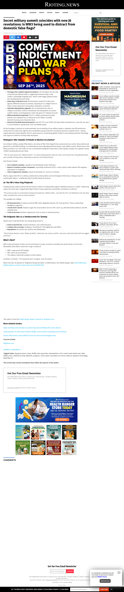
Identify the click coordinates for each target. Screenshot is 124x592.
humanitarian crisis (56, 353)
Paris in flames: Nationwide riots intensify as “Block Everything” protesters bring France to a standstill (109, 137)
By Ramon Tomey (110, 111)
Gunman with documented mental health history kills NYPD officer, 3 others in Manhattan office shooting (110, 214)
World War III (8, 358)
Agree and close (105, 581)
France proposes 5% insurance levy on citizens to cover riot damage (108, 158)
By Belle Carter (110, 153)
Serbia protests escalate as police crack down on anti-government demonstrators (110, 252)
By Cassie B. (109, 122)
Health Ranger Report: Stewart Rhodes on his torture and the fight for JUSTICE (108, 195)
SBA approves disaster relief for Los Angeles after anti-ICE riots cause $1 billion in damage (109, 232)
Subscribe (104, 589)
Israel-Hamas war (74, 353)
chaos (29, 353)
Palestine (29, 356)
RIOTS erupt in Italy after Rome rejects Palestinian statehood (109, 108)
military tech (7, 356)
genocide (44, 353)
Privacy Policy (62, 585)
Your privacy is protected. (13, 387)
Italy (82, 353)
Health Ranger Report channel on (36, 319)
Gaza (39, 353)
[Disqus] (46, 487)
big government (20, 353)
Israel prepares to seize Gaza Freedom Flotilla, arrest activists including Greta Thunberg (34, 332)
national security (19, 356)
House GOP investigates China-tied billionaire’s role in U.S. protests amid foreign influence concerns (110, 261)
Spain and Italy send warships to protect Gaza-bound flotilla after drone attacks (32, 328)
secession (33, 12)
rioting (49, 12)
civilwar (65, 12)
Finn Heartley (19, 33)
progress (36, 356)
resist (57, 12)
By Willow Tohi (109, 247)
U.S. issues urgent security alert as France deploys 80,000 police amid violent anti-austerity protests (109, 117)
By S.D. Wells (109, 280)
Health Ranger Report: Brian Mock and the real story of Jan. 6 (110, 187)
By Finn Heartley (110, 103)
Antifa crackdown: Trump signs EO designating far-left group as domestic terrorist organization (109, 88)
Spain (47, 356)
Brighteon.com (8, 343)
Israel (65, 353)
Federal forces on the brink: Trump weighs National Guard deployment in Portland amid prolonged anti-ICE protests (108, 148)
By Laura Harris (110, 162)
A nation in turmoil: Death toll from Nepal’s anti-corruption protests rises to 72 (108, 127)
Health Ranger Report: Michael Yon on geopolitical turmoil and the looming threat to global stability (109, 177)
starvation (54, 356)
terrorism (61, 356)
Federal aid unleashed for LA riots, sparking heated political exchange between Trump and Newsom (110, 242)
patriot (41, 12)
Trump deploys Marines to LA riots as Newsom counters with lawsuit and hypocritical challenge (110, 167)
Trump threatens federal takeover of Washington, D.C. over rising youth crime (110, 204)
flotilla (34, 353)
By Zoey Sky (109, 131)
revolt (24, 12)
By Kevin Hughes (110, 92)
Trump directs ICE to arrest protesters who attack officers (108, 224)
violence (69, 356)
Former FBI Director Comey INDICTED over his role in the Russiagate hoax (29, 335)
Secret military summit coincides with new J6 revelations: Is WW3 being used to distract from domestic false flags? (109, 98)
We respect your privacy (52, 580)
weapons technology (80, 356)
